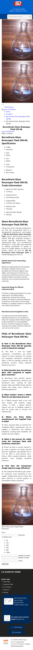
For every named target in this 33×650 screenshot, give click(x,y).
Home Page (6, 582)
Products (9, 114)
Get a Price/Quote (8, 131)
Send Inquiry (8, 107)
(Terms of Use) (20, 642)
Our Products (7, 587)
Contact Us (6, 590)
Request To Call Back (9, 109)
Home (8, 112)
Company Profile (8, 584)
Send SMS (18, 632)
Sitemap (5, 592)
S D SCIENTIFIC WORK (18, 10)
